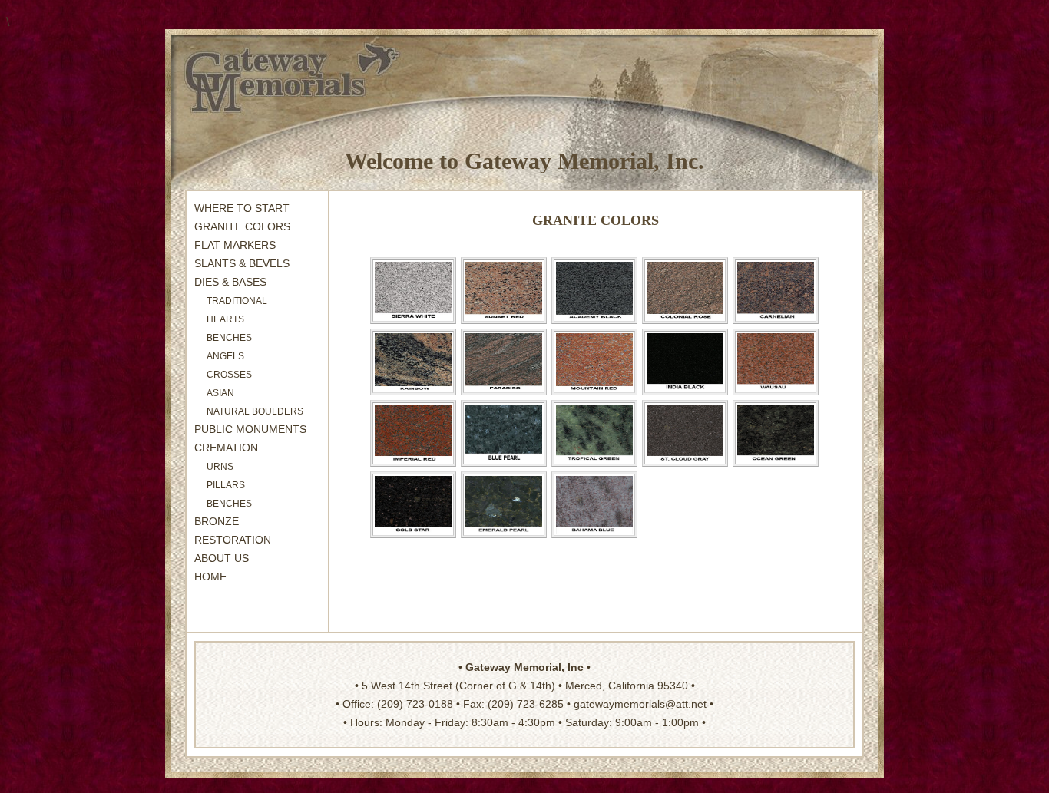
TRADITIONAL (237, 301)
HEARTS (225, 319)
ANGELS (225, 356)
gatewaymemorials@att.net (640, 704)
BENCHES (229, 503)
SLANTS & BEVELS (242, 263)
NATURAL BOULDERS (255, 411)
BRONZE (216, 521)
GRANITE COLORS (242, 226)
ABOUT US (221, 558)
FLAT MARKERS (235, 245)
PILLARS (226, 485)
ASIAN (220, 393)
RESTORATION (232, 540)
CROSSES (229, 374)
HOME (210, 576)
